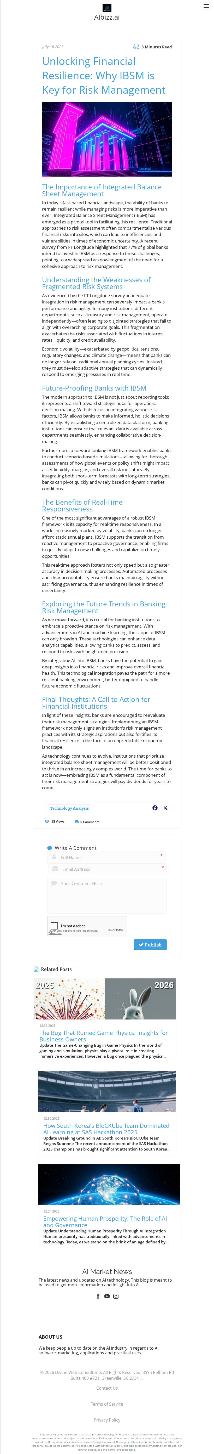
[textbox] (107, 17)
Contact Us (107, 1388)
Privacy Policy (107, 1420)
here (132, 1449)
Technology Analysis (69, 808)
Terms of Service (107, 1404)
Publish (153, 945)
